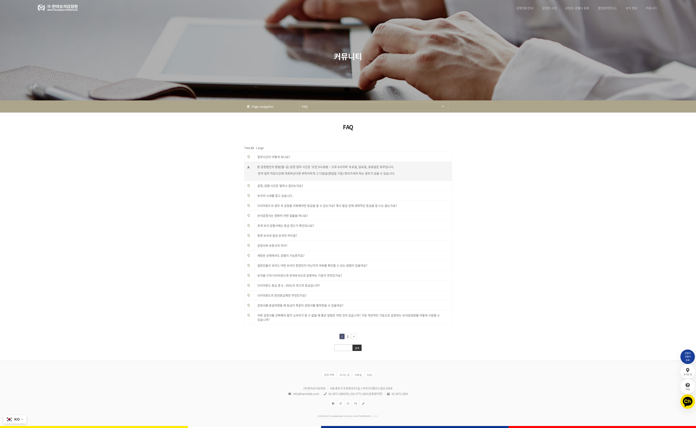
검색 (357, 348)
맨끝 (354, 336)
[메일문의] (355, 403)
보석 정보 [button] (631, 8)
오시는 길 (344, 375)
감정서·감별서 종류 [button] (577, 8)
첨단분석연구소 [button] (607, 8)
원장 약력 (329, 375)
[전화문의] (362, 403)
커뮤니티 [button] (651, 8)
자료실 (358, 375)
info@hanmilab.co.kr (306, 394)
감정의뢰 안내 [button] (524, 8)
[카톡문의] (348, 403)
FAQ (305, 106)
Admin (375, 416)
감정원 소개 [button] (549, 8)
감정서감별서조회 (688, 357)
